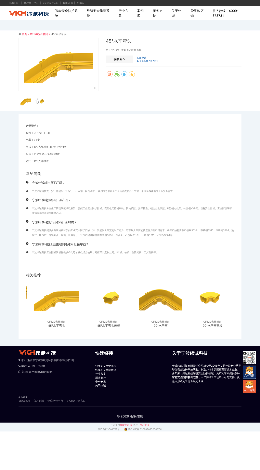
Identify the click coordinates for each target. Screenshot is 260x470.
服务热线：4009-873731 (225, 13)
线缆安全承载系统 (98, 13)
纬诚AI (80, 2)
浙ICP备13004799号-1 (110, 429)
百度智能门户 (126, 424)
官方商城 (39, 400)
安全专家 (100, 381)
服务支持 (157, 13)
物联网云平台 (31, 2)
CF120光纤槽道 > (40, 34)
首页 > (26, 34)
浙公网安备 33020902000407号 (145, 429)
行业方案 (123, 13)
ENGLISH (14, 2)
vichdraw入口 (51, 2)
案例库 (140, 13)
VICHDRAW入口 (76, 400)
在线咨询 (120, 59)
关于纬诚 (176, 13)
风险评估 (68, 2)
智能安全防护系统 (66, 13)
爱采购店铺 (197, 13)
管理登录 (144, 424)
